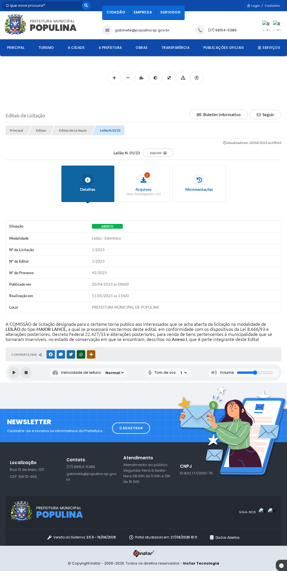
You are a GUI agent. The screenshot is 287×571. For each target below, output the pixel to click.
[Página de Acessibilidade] (196, 78)
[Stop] (26, 372)
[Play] (14, 372)
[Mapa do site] (183, 78)
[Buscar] (86, 5)
